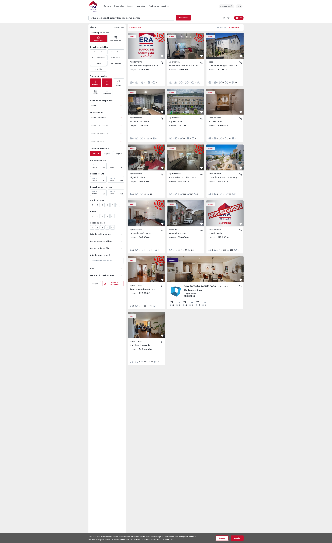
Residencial (98, 40)
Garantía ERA (98, 52)
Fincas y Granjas (118, 84)
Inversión (98, 69)
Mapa (228, 18)
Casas (107, 84)
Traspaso (118, 153)
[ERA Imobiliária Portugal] (93, 6)
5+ (117, 205)
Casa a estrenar (98, 58)
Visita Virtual (115, 58)
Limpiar (95, 283)
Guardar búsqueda (114, 283)
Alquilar (107, 153)
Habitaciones (107, 94)
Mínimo (94, 165)
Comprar (95, 153)
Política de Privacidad (164, 539)
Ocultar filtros (136, 27)
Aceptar (237, 538)
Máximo (112, 165)
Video (98, 63)
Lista (240, 18)
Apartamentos (96, 84)
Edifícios (95, 94)
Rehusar (222, 538)
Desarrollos (116, 52)
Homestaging (116, 63)
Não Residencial (115, 40)
